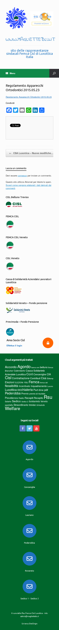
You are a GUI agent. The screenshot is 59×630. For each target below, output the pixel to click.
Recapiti (29, 397)
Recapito (38, 397)
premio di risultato (37, 393)
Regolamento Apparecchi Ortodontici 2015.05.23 (29, 96)
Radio (21, 398)
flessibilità (11, 385)
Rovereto (29, 571)
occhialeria (25, 389)
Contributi (35, 378)
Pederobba (13, 393)
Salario (8, 401)
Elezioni (9, 382)
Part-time (38, 390)
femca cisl (44, 382)
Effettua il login (15, 345)
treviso (32, 404)
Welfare (12, 408)
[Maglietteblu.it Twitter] (29, 428)
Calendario (19, 370)
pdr (46, 390)
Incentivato (24, 386)
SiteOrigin (33, 623)
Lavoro (50, 386)
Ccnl (29, 374)
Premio (25, 393)
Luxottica (11, 389)
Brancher (9, 370)
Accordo (11, 367)
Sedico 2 (24, 401)
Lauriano (29, 515)
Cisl (8, 377)
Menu (12, 73)
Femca (34, 381)
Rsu (48, 396)
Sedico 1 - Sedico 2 (29, 598)
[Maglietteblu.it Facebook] (23, 428)
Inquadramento (39, 386)
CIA (49, 374)
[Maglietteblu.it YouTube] (36, 428)
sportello (9, 404)
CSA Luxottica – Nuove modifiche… (31, 153)
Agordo (24, 366)
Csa (43, 378)
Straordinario (21, 404)
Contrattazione (21, 378)
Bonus (50, 367)
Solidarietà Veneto (38, 401)
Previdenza (11, 397)
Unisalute (40, 405)
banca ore (35, 367)
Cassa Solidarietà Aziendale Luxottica (25, 372)
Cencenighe (39, 374)
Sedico (16, 401)
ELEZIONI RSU (21, 382)
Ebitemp (50, 378)
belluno (44, 367)
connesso (22, 175)
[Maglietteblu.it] (29, 18)
